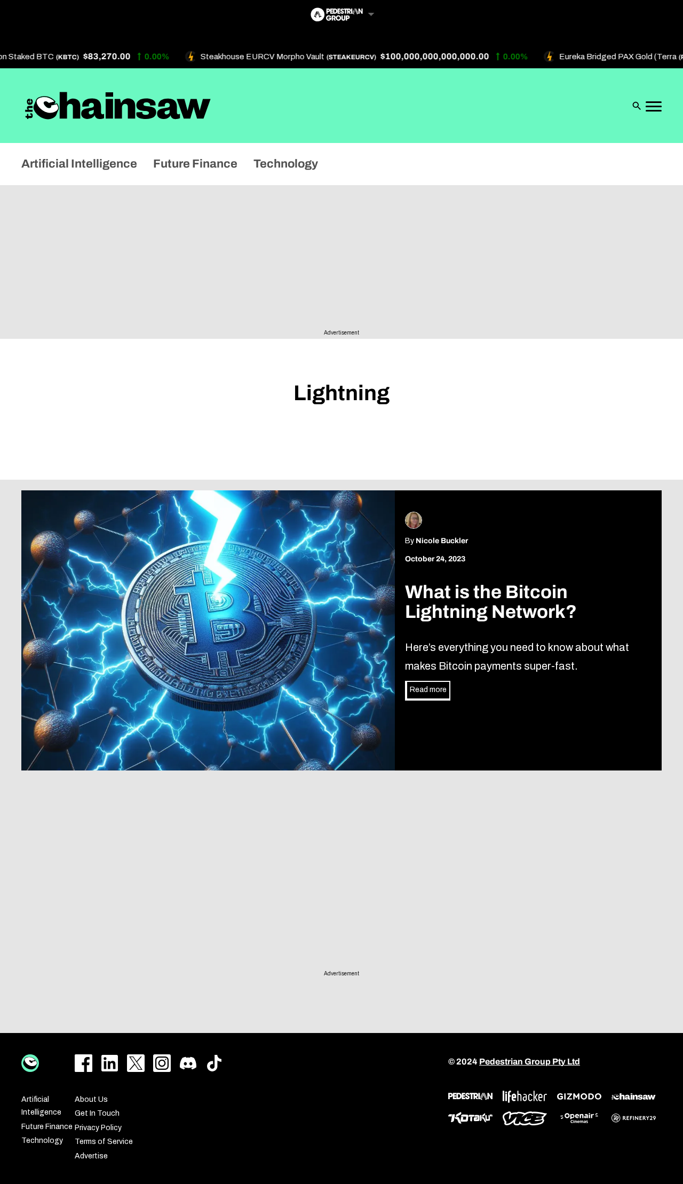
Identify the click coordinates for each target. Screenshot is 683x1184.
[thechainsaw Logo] (118, 106)
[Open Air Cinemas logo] (579, 1118)
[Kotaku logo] (470, 1118)
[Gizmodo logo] (579, 1096)
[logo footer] (30, 1063)
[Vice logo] (525, 1118)
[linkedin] (109, 1063)
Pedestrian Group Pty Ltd (529, 1061)
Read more (428, 690)
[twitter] (136, 1063)
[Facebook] (83, 1063)
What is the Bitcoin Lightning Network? (493, 602)
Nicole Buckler (442, 541)
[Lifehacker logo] (525, 1097)
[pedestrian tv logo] (470, 1096)
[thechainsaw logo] (633, 1096)
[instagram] (162, 1063)
